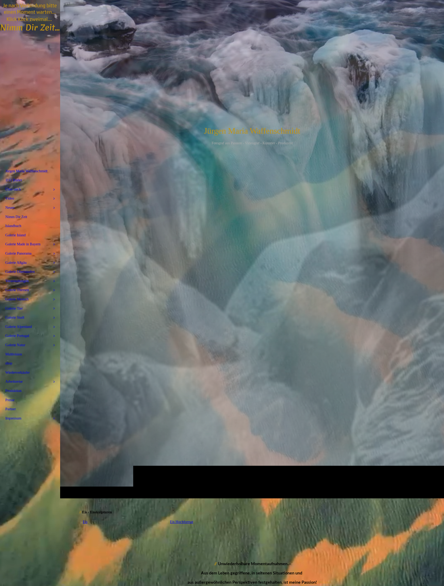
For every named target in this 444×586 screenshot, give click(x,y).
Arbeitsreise (14, 381)
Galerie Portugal (17, 336)
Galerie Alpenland (18, 327)
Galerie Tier (14, 308)
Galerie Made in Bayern (22, 244)
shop (8, 363)
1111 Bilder (13, 180)
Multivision (13, 354)
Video (9, 198)
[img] (252, 249)
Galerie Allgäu (16, 263)
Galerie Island (15, 235)
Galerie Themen (17, 290)
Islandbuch (13, 226)
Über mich (13, 189)
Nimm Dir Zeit (16, 217)
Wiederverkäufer (17, 372)
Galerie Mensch (16, 299)
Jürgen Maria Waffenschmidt (26, 171)
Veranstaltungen (17, 281)
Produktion (13, 391)
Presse (10, 400)
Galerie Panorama (18, 253)
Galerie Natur (15, 345)
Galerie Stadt (14, 317)
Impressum (13, 418)
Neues (10, 208)
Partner (10, 409)
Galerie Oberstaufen (20, 272)
